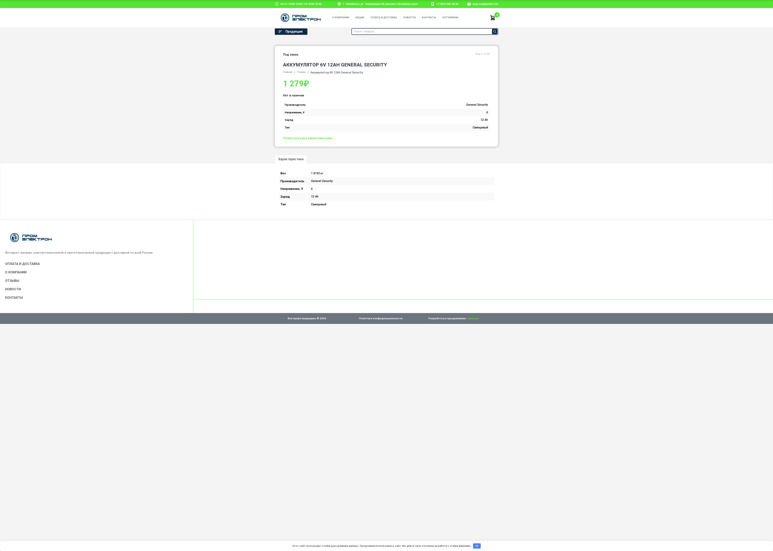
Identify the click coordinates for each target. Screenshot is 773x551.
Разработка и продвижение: (453, 318)
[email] (469, 3)
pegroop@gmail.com (485, 3)
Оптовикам (450, 17)
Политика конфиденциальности (381, 318)
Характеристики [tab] (291, 159)
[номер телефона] (433, 3)
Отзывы (12, 281)
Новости (409, 17)
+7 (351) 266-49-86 (447, 3)
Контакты (429, 17)
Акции (359, 17)
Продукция (294, 31)
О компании (340, 17)
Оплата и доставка (383, 17)
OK (477, 545)
